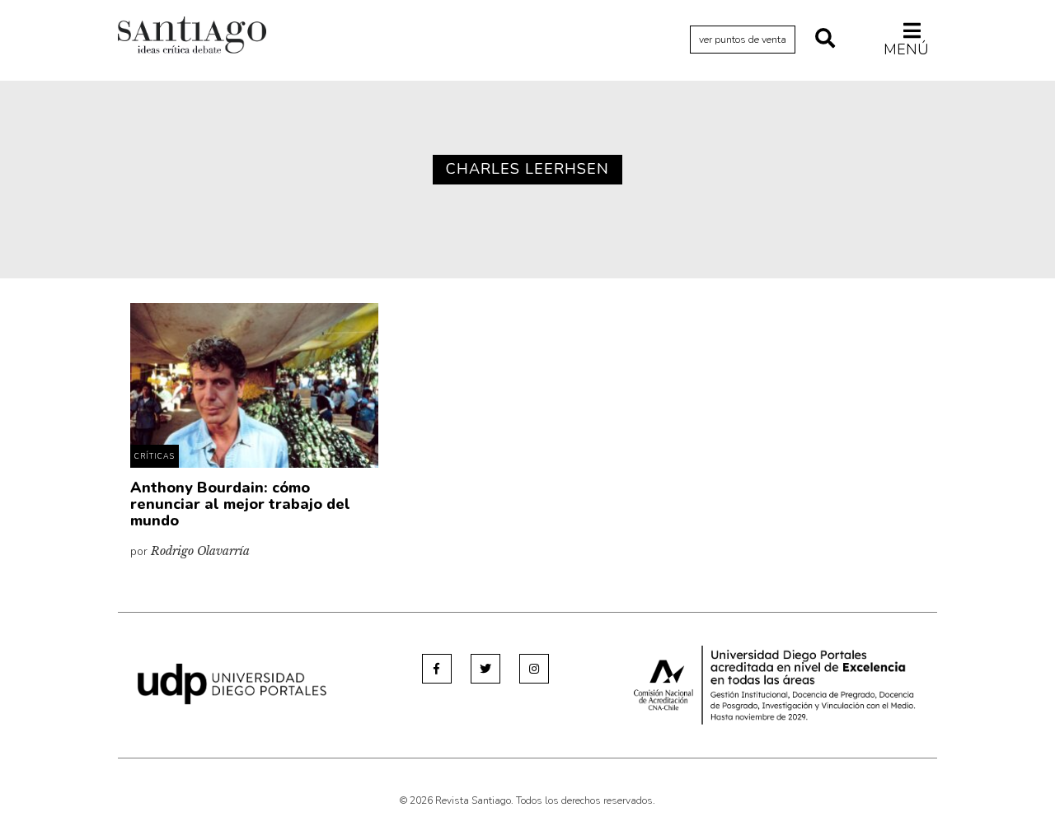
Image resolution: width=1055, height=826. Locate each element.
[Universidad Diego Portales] (232, 683)
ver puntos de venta (742, 39)
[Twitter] (485, 669)
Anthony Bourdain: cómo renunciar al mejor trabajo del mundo (240, 504)
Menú (906, 49)
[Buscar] (825, 39)
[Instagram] (534, 669)
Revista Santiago (192, 37)
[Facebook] (437, 669)
